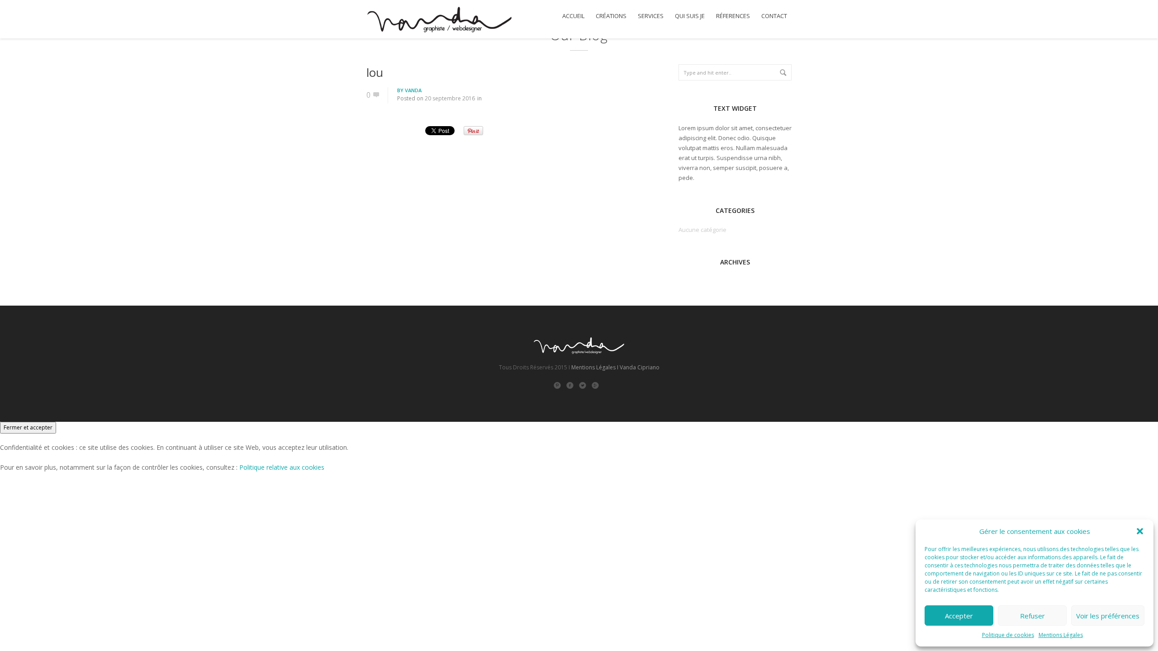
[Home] (439, 21)
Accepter (959, 615)
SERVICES (651, 16)
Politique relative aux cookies (281, 467)
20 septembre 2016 (450, 98)
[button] (1139, 531)
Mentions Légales (1061, 635)
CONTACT (774, 16)
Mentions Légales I (594, 367)
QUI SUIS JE (690, 16)
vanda (413, 90)
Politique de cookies (1008, 635)
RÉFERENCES (733, 16)
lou (374, 72)
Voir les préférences (1107, 615)
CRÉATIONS (611, 16)
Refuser (1032, 615)
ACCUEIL (573, 16)
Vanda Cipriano (640, 367)
